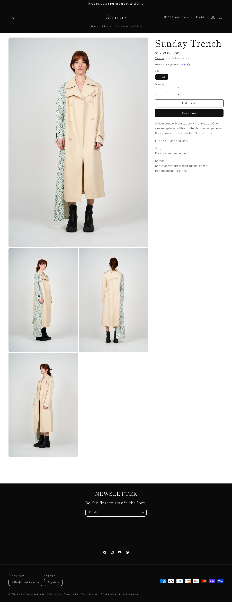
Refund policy (54, 594)
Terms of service (89, 594)
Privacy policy (71, 594)
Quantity (159, 84)
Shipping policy (108, 594)
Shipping (159, 58)
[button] (12, 17)
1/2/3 (161, 76)
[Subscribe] (142, 513)
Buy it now (189, 112)
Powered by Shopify (34, 594)
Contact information (129, 594)
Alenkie (20, 594)
